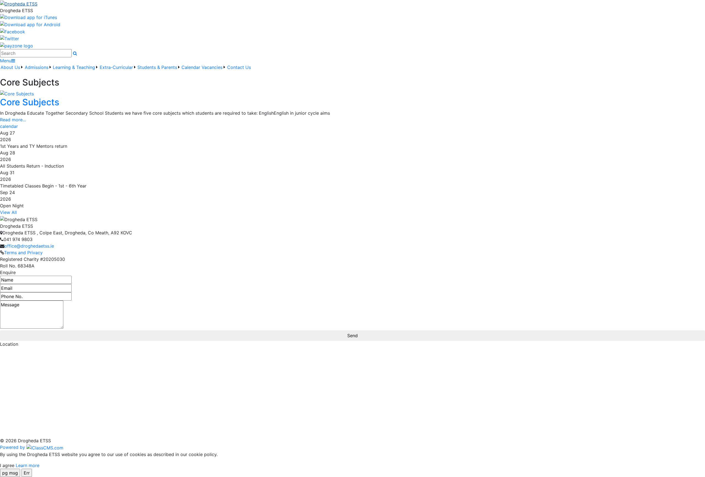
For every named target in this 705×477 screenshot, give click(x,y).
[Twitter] (9, 38)
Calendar (190, 67)
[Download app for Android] (30, 24)
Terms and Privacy (23, 252)
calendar (9, 126)
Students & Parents (157, 67)
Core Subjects (29, 102)
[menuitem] (12, 70)
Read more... (13, 119)
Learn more (27, 465)
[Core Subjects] (17, 93)
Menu (5, 60)
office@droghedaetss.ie (29, 246)
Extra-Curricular (116, 67)
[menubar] (125, 70)
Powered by (13, 447)
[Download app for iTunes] (28, 17)
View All (8, 212)
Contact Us (239, 67)
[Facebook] (12, 31)
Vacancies (212, 67)
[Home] (352, 3)
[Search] (75, 53)
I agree (7, 465)
